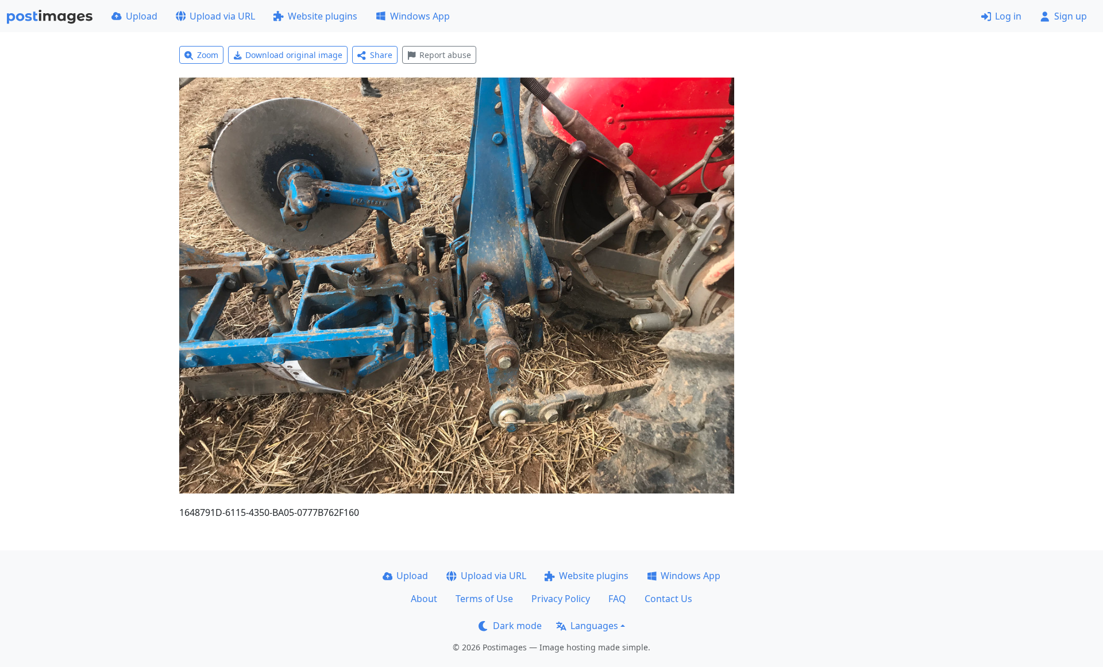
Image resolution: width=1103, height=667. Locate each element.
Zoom (207, 54)
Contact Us (668, 598)
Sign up (1070, 16)
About (424, 598)
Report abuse (445, 54)
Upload (141, 16)
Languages (594, 625)
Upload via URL (222, 16)
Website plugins (322, 16)
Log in (1008, 16)
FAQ (617, 598)
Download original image (293, 54)
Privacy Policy (560, 598)
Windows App (420, 16)
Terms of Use (484, 598)
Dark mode (517, 625)
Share (381, 54)
